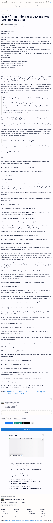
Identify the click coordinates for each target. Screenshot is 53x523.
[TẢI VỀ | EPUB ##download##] (29, 392)
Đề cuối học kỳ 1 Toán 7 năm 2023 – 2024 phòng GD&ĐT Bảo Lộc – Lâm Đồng (26, 489)
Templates (4, 516)
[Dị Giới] (25, 459)
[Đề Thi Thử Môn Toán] (28, 479)
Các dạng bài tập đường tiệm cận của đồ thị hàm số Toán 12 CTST (26, 475)
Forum (16, 513)
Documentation (31, 513)
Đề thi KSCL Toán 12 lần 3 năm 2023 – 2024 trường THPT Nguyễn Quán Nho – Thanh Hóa (25, 482)
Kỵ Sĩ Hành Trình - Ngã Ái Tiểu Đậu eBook (21, 461)
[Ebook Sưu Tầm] (17, 418)
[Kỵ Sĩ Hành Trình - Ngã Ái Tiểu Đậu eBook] (26, 447)
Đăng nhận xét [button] (26, 429)
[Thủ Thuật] (27, 468)
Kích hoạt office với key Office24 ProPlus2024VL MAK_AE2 (26, 470)
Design (3, 511)
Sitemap (43, 515)
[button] (2, 2)
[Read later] (46, 24)
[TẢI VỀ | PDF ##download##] (17, 394)
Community (17, 511)
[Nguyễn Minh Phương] (10, 24)
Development (5, 513)
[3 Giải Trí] (30, 6)
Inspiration (17, 515)
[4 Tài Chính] (36, 6)
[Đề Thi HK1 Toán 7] (27, 486)
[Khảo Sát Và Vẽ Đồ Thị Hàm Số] (30, 473)
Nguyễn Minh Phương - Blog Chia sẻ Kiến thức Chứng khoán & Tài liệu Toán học (24, 2)
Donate (29, 515)
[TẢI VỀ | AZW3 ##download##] (12, 392)
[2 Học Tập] (24, 6)
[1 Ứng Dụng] (17, 6)
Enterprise (4, 515)
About (42, 511)
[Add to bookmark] (42, 439)
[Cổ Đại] (9, 418)
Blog (16, 516)
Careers (43, 516)
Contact (30, 511)
